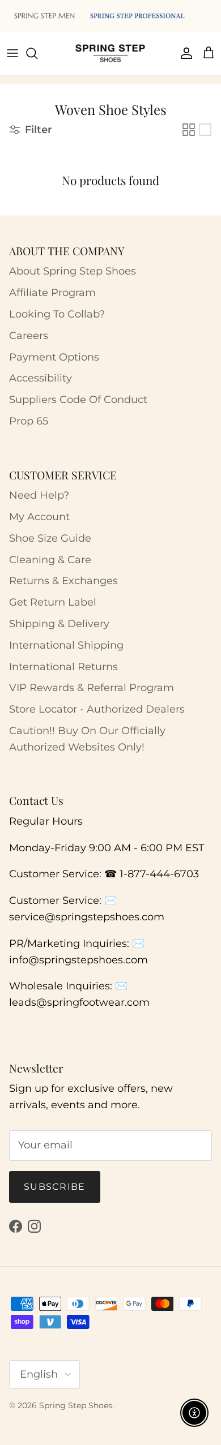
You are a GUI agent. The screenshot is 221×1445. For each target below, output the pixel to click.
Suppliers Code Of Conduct (78, 399)
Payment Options (54, 357)
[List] (205, 129)
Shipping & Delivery (59, 624)
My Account (39, 517)
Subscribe (55, 1186)
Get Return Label (52, 602)
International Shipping (66, 645)
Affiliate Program (52, 292)
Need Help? (39, 495)
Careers (28, 335)
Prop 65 (28, 421)
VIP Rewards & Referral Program (91, 687)
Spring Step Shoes (75, 1405)
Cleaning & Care (50, 560)
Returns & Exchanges (63, 580)
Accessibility (40, 378)
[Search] (37, 53)
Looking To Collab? (57, 314)
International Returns (63, 667)
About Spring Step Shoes (72, 271)
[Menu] (12, 53)
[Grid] (189, 129)
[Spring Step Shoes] (110, 53)
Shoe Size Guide (50, 538)
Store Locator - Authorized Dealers (97, 709)
